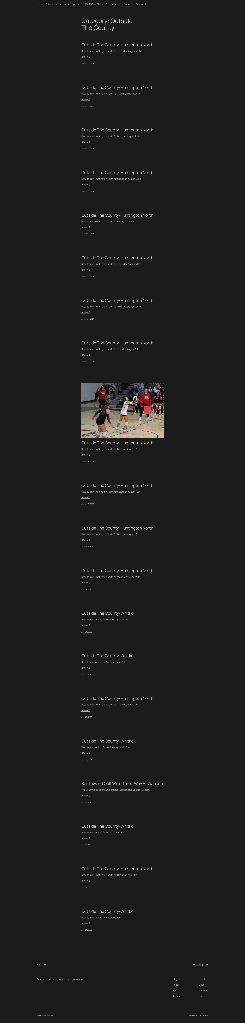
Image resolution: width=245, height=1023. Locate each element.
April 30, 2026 (86, 589)
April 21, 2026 (86, 844)
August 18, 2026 (87, 461)
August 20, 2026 (88, 276)
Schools (63, 4)
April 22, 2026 (86, 802)
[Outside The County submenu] (133, 4)
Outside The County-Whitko (107, 613)
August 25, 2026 (88, 148)
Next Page (200, 964)
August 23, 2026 (88, 191)
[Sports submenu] (80, 4)
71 (45, 964)
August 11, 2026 (87, 546)
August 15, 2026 (87, 504)
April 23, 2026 (86, 717)
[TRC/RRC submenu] (94, 4)
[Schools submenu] (68, 4)
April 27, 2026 (86, 674)
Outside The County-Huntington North (117, 44)
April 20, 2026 (86, 887)
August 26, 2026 (88, 106)
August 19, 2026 (87, 361)
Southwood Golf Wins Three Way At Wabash (122, 783)
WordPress (203, 1015)
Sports (75, 4)
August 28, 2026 (88, 63)
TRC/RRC (88, 4)
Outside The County (121, 4)
